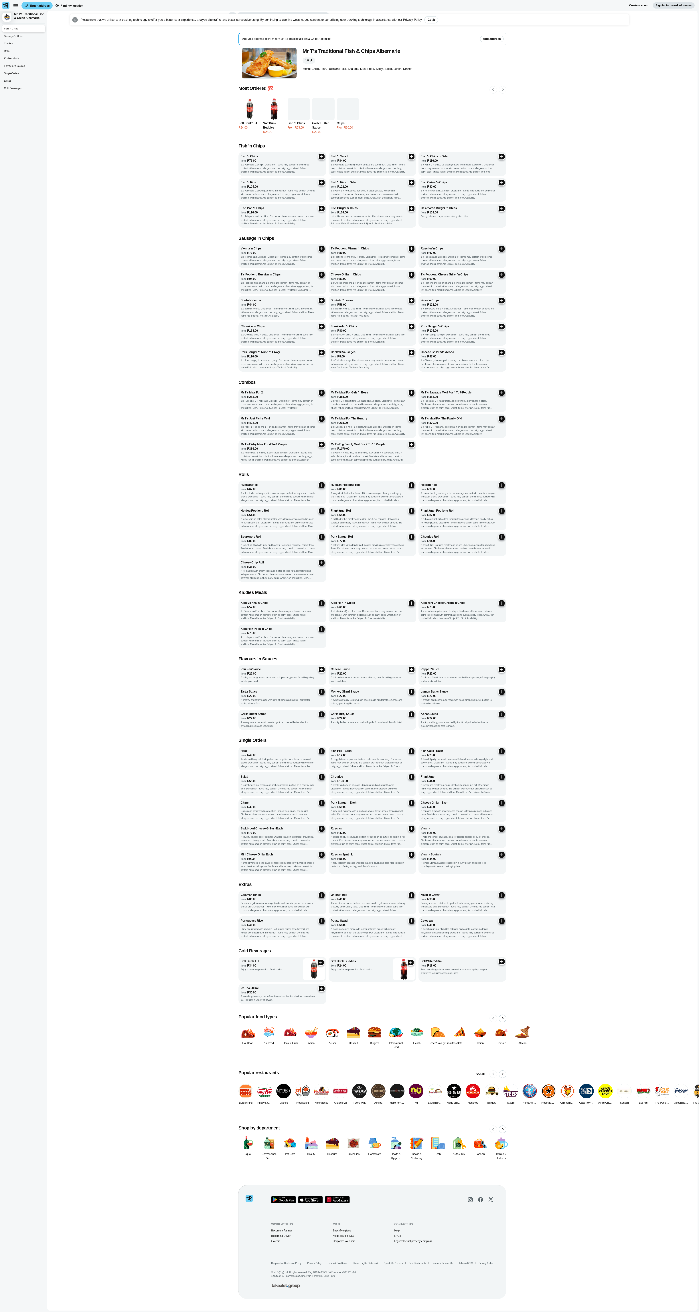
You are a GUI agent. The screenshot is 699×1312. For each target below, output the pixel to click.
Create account (638, 5)
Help (397, 1230)
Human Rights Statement (365, 1263)
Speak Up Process (393, 1263)
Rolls (6, 50)
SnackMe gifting (342, 1230)
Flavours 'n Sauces (14, 65)
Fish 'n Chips (11, 28)
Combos (8, 43)
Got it (431, 19)
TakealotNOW (466, 1263)
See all (480, 1074)
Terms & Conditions (337, 1263)
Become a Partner (281, 1230)
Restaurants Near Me (442, 1263)
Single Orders (11, 73)
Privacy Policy (412, 19)
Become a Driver (281, 1235)
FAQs (397, 1235)
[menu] (15, 5)
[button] (23, 17)
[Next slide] (502, 90)
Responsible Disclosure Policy (286, 1263)
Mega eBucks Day (343, 1235)
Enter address (39, 5)
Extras (7, 80)
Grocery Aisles (486, 1263)
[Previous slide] (493, 90)
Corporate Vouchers (344, 1241)
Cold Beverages (12, 88)
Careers (275, 1241)
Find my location (72, 5)
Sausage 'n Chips (13, 36)
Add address (492, 38)
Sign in (674, 5)
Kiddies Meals (11, 58)
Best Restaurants (417, 1263)
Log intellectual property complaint (413, 1241)
